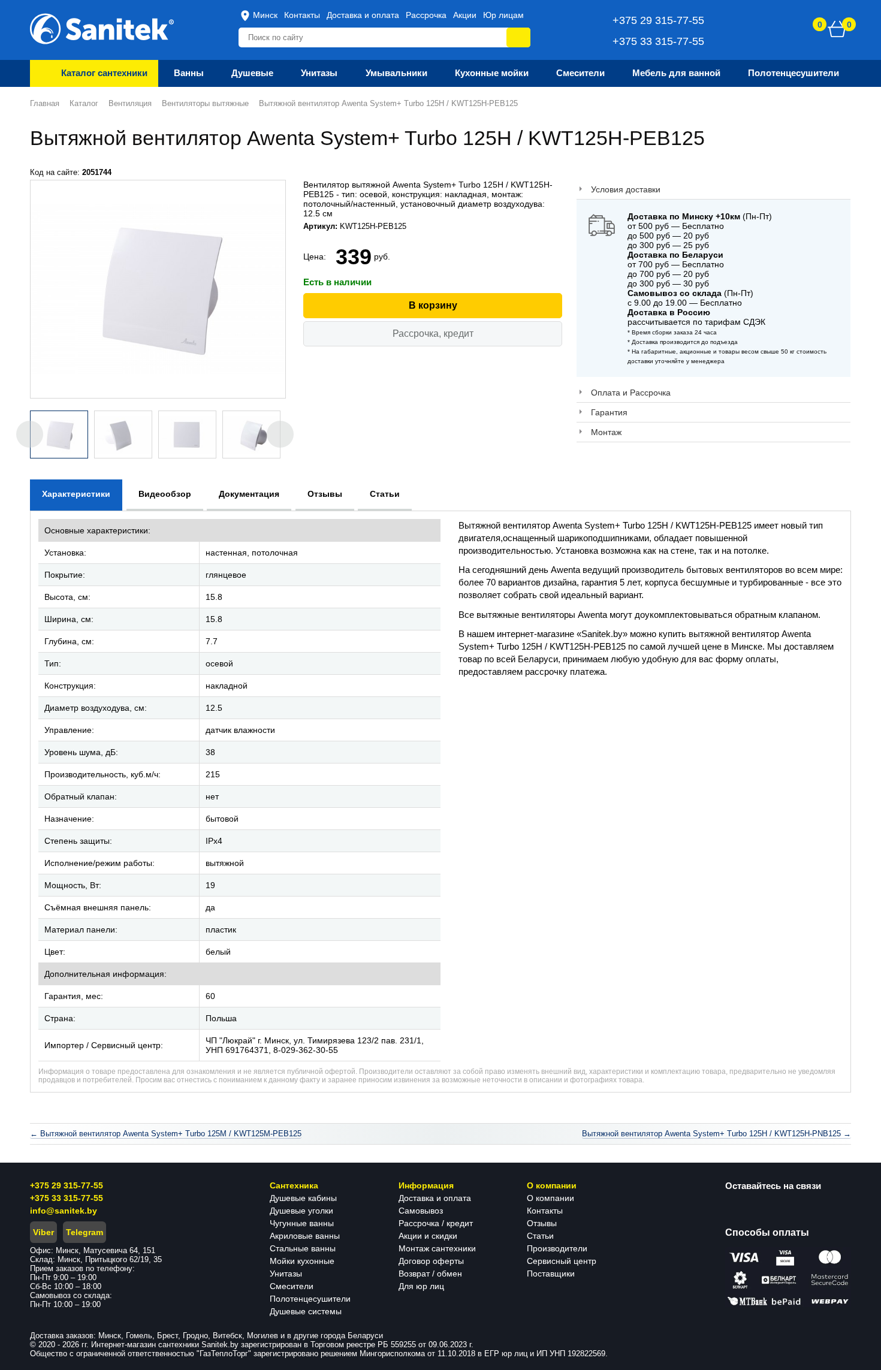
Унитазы (286, 1273)
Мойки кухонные (302, 1261)
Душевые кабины (303, 1198)
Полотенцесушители (310, 1298)
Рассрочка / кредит (436, 1223)
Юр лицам (503, 15)
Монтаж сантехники (437, 1248)
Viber (43, 1232)
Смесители (291, 1286)
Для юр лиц (421, 1286)
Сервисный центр (561, 1261)
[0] (837, 28)
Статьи (540, 1236)
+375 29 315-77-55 (66, 1185)
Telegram (84, 1232)
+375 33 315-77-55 (66, 1198)
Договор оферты (431, 1261)
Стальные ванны (303, 1248)
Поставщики (551, 1273)
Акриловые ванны (305, 1236)
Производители (557, 1248)
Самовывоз (421, 1210)
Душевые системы (306, 1311)
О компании (550, 1198)
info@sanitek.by (63, 1210)
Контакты (302, 15)
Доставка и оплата (363, 15)
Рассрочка (426, 15)
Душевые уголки (301, 1210)
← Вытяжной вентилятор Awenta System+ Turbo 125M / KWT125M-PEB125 (165, 1133)
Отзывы (542, 1223)
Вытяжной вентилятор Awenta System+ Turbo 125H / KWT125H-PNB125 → (716, 1133)
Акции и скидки (428, 1236)
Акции (464, 15)
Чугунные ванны (302, 1223)
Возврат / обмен (430, 1273)
